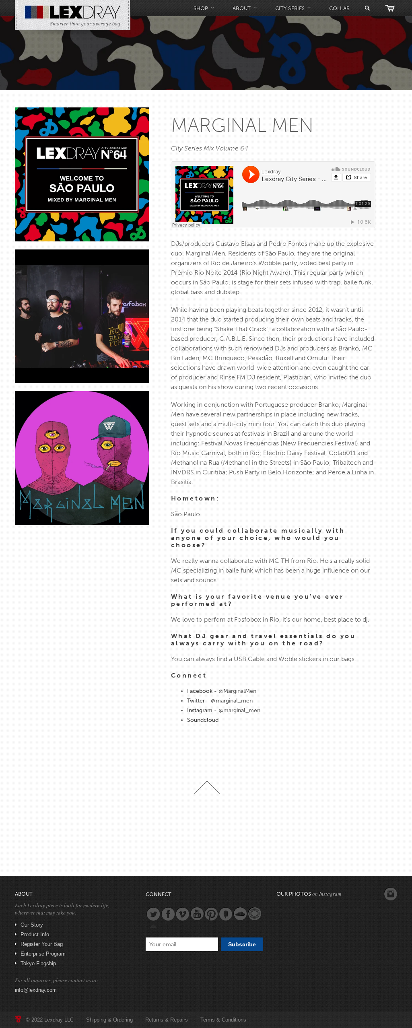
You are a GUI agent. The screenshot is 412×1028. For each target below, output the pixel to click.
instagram (390, 894)
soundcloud (240, 914)
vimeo (182, 914)
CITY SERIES (290, 8)
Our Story (32, 925)
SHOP (201, 8)
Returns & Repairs (166, 1020)
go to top (207, 787)
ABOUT (242, 8)
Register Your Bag (42, 944)
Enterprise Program (43, 954)
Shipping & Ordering (109, 1020)
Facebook (199, 691)
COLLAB (339, 8)
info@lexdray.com (36, 990)
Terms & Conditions (223, 1020)
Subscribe (242, 944)
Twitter (196, 700)
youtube (197, 914)
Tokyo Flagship (38, 963)
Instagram (199, 710)
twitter (153, 914)
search (367, 8)
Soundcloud (202, 720)
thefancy (226, 914)
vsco (255, 914)
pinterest (211, 914)
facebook (168, 914)
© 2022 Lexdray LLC (50, 1020)
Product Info (35, 934)
